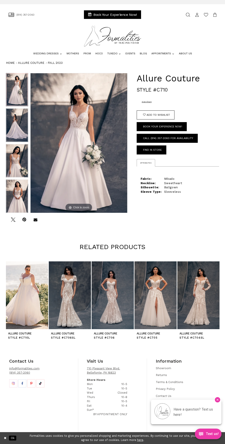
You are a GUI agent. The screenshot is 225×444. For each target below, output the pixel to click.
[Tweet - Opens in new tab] (13, 221)
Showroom (163, 368)
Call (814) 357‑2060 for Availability (168, 138)
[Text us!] (208, 435)
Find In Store (152, 149)
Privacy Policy (165, 389)
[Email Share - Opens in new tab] (35, 221)
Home (10, 62)
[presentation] (27, 295)
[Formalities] (112, 36)
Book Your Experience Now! (162, 126)
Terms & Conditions (169, 382)
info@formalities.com (24, 368)
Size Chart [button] (147, 102)
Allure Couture (31, 62)
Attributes (146, 163)
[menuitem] (21, 15)
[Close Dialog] (5, 438)
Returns (161, 375)
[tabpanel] (17, 91)
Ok (13, 438)
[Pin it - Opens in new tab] (24, 221)
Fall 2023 (55, 62)
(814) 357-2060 (19, 372)
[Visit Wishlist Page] (206, 15)
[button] (197, 15)
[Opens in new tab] (13, 383)
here (140, 440)
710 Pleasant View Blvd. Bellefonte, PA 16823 (103, 370)
